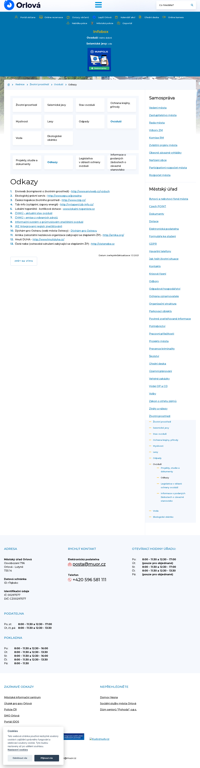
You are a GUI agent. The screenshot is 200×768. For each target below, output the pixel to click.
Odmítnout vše (20, 758)
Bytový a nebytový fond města (168, 198)
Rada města (157, 122)
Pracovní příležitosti (161, 333)
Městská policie (104, 23)
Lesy (50, 121)
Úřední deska (151, 17)
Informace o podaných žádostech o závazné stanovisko (118, 162)
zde (110, 43)
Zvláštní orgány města (163, 145)
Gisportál (127, 23)
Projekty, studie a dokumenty (27, 162)
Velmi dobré (105, 38)
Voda (19, 138)
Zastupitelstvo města (163, 115)
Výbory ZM (156, 130)
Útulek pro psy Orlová (18, 703)
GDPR (153, 243)
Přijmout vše (47, 758)
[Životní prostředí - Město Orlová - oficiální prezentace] (22, 5)
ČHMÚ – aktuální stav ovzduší (33, 213)
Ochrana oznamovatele (164, 296)
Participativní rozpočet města (168, 167)
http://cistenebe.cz (103, 243)
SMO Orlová (11, 715)
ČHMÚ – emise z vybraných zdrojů (36, 217)
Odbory (154, 281)
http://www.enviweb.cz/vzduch (90, 191)
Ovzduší (58, 84)
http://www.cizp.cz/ (74, 200)
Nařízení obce (158, 160)
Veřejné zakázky (159, 378)
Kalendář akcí (128, 17)
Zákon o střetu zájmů (163, 401)
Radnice (20, 84)
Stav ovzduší (87, 104)
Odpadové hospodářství (164, 288)
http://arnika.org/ (113, 235)
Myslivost (22, 121)
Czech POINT (157, 206)
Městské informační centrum (22, 697)
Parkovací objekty (160, 311)
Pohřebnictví (157, 326)
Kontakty (155, 266)
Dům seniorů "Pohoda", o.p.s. (118, 709)
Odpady (84, 121)
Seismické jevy (56, 104)
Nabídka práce (79, 23)
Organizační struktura (162, 303)
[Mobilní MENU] (98, 4)
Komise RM (156, 137)
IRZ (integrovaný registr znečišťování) (38, 226)
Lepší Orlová (104, 17)
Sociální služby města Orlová (118, 703)
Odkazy (52, 162)
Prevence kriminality (162, 348)
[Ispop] (70, 737)
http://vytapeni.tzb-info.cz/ (77, 204)
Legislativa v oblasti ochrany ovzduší (89, 162)
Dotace (153, 221)
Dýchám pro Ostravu (84, 230)
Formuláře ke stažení (162, 236)
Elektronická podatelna (164, 228)
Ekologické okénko (54, 138)
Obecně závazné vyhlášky (165, 152)
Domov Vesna (109, 697)
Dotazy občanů (80, 17)
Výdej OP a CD (158, 386)
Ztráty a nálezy (158, 408)
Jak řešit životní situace (163, 258)
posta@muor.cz (89, 564)
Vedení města (158, 107)
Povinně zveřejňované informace (170, 318)
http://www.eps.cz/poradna (65, 195)
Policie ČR (10, 709)
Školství (154, 356)
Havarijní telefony (160, 251)
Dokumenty (156, 213)
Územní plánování (160, 371)
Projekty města (159, 341)
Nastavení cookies (18, 749)
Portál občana (27, 17)
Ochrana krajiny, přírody (120, 105)
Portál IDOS (11, 721)
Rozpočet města (159, 175)
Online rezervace (54, 17)
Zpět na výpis (24, 261)
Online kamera (176, 17)
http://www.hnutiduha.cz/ (48, 239)
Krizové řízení (157, 273)
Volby (152, 393)
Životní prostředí (39, 84)
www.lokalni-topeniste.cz (79, 208)
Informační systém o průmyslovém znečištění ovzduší (49, 222)
